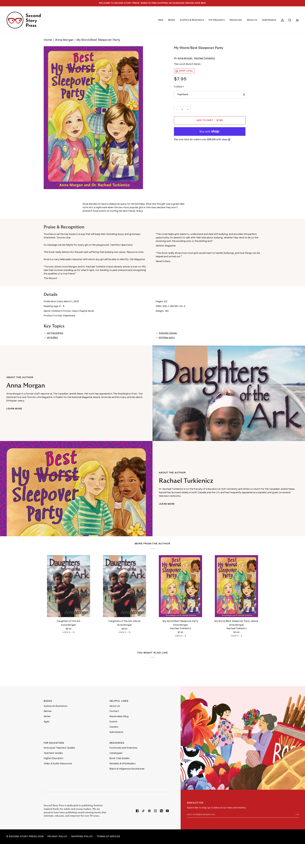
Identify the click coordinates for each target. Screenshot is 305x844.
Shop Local (186, 71)
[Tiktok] (143, 810)
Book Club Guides (119, 758)
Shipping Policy (82, 837)
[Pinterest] (149, 810)
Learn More (14, 409)
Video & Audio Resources (58, 764)
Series (47, 716)
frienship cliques (168, 333)
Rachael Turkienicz (204, 58)
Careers (113, 727)
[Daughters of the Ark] (68, 586)
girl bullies (52, 337)
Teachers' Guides (53, 753)
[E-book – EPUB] (124, 586)
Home (48, 40)
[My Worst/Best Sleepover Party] (180, 586)
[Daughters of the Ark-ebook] (124, 586)
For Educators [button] (54, 743)
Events (113, 722)
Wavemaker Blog (119, 716)
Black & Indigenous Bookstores (127, 769)
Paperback (182, 95)
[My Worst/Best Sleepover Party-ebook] (236, 586)
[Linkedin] (161, 810)
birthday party (167, 337)
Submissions (116, 732)
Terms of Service (108, 837)
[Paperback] (68, 586)
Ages (46, 722)
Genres (48, 711)
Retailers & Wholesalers (122, 764)
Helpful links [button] (119, 701)
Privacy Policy (57, 837)
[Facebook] (137, 810)
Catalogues (115, 753)
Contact (114, 711)
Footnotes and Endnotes (123, 748)
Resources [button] (116, 743)
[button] (171, 20)
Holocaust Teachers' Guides (59, 748)
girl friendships (55, 333)
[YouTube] (167, 810)
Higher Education (53, 758)
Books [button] (48, 701)
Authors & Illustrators (56, 706)
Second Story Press (23, 837)
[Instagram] (155, 810)
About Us (114, 706)
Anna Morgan (64, 40)
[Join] (294, 814)
